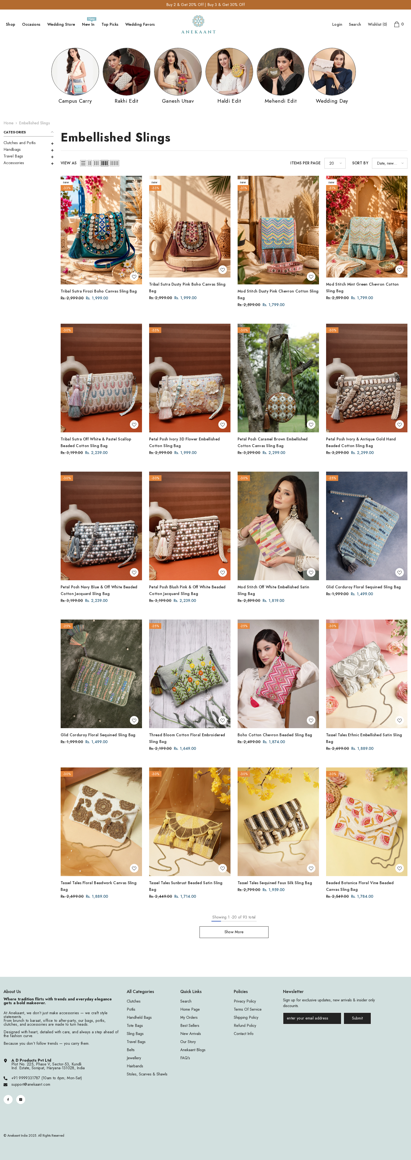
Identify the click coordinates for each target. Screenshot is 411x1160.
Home (9, 123)
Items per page (305, 163)
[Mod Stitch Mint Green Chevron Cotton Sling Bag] (366, 226)
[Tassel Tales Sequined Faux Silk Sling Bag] (278, 821)
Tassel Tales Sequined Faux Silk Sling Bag (275, 883)
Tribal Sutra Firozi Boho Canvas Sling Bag (99, 291)
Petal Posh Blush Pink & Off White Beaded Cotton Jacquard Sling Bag (187, 590)
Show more (234, 932)
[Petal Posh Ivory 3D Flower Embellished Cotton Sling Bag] (189, 378)
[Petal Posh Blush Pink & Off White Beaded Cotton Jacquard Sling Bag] (189, 526)
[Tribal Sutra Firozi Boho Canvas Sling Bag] (101, 230)
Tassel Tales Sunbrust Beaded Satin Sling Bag (186, 886)
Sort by (360, 163)
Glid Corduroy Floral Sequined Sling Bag (363, 587)
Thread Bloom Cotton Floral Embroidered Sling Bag (187, 738)
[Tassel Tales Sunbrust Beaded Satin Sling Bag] (189, 821)
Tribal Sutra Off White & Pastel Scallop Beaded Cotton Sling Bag (96, 442)
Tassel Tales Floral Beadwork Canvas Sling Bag (99, 886)
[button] (29, 150)
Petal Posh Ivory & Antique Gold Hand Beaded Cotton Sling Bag (361, 442)
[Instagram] (20, 1099)
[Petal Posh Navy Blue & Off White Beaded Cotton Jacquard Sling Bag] (101, 526)
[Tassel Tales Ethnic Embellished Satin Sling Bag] (366, 674)
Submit (357, 1018)
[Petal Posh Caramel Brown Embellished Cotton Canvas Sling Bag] (278, 378)
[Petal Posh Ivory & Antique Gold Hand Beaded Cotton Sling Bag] (366, 378)
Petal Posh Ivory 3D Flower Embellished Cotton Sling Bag (184, 442)
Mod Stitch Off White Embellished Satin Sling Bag (273, 590)
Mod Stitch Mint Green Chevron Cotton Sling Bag (362, 288)
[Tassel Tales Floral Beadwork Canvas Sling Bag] (101, 821)
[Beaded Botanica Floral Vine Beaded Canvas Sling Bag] (366, 821)
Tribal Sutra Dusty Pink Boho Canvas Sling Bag (187, 288)
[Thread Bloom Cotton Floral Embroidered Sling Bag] (189, 674)
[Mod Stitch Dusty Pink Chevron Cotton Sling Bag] (278, 230)
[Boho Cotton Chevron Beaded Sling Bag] (278, 674)
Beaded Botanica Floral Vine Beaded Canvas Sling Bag (360, 886)
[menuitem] (29, 143)
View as (69, 163)
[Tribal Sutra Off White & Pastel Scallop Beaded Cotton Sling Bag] (101, 378)
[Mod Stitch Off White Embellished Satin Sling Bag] (278, 526)
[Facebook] (8, 1099)
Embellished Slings (34, 123)
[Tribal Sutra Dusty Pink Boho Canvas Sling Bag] (189, 226)
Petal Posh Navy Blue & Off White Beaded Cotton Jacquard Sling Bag (99, 590)
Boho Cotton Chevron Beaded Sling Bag (275, 735)
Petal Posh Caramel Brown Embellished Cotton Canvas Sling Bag (273, 442)
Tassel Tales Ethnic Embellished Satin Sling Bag (364, 738)
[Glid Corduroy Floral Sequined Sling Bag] (366, 526)
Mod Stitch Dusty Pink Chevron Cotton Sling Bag (278, 294)
